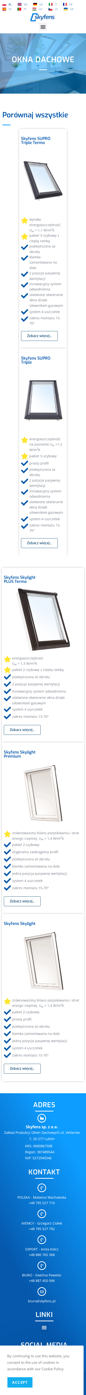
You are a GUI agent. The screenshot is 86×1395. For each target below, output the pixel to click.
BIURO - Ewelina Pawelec (42, 1275)
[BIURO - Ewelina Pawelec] (42, 1265)
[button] (43, 27)
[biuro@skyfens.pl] (42, 1291)
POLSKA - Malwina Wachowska (41, 1197)
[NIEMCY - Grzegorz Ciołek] (42, 1213)
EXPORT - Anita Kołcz (42, 1249)
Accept (20, 1382)
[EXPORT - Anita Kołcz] (42, 1239)
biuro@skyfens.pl (42, 1301)
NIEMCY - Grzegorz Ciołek (42, 1223)
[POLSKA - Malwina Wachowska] (42, 1188)
